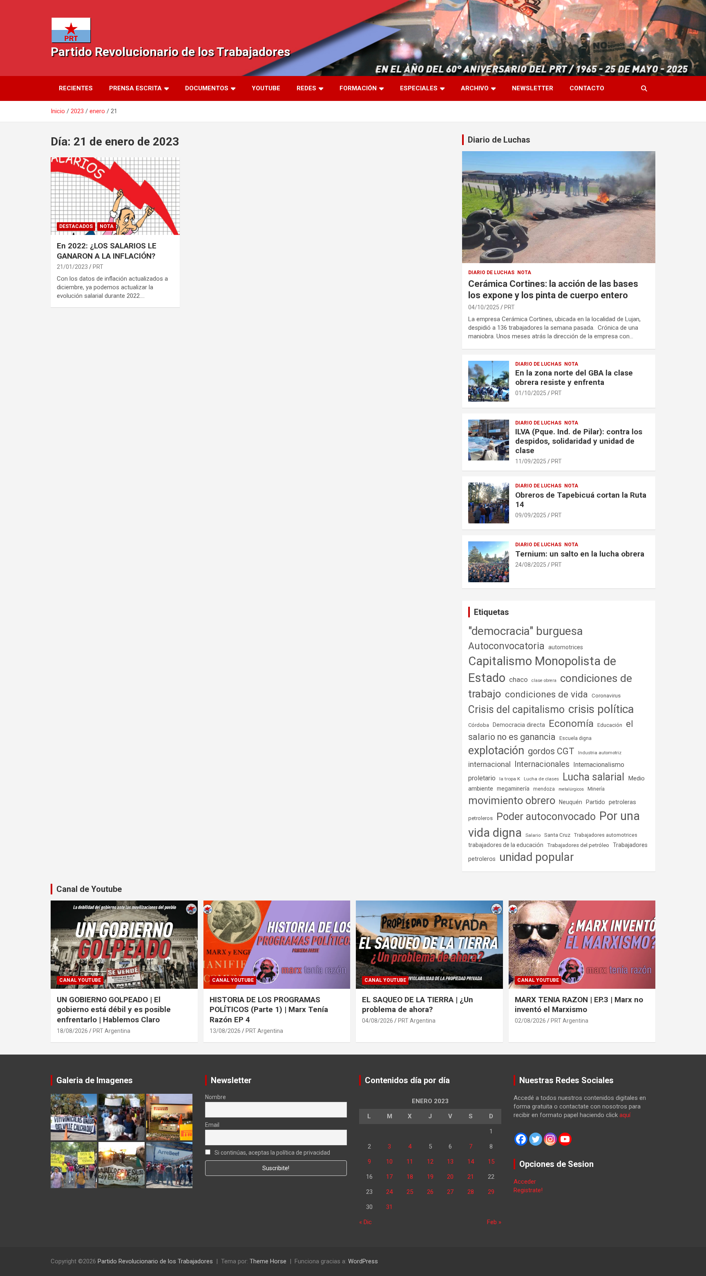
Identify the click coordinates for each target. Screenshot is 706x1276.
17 (389, 1176)
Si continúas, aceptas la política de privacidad (271, 1152)
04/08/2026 (377, 1020)
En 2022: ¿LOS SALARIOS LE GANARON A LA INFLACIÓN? (106, 251)
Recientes (76, 88)
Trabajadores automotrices (605, 835)
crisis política (601, 709)
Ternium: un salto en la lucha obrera (579, 554)
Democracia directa (519, 725)
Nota (107, 226)
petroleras (622, 802)
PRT (98, 267)
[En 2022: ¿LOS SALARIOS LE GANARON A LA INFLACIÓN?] (115, 196)
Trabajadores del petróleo (578, 845)
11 (410, 1161)
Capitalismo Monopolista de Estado (542, 669)
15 (491, 1161)
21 (470, 1176)
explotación (496, 750)
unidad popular (536, 857)
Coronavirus (606, 695)
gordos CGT (551, 751)
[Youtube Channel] (565, 1139)
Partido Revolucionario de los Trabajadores (170, 52)
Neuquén (570, 802)
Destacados (76, 226)
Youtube (266, 88)
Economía (571, 723)
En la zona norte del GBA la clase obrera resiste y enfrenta (574, 377)
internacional (489, 764)
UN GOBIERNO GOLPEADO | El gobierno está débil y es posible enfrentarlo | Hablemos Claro (114, 1009)
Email (212, 1125)
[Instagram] (550, 1139)
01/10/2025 (530, 393)
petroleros (480, 818)
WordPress (363, 1261)
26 (430, 1192)
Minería (596, 789)
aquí (624, 1115)
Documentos (206, 88)
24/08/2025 (530, 564)
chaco (518, 679)
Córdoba (478, 725)
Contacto (587, 88)
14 (470, 1161)
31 (389, 1207)
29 (491, 1192)
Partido (595, 802)
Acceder (525, 1181)
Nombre (215, 1097)
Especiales (419, 88)
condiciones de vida (546, 694)
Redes (306, 88)
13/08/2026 (225, 1031)
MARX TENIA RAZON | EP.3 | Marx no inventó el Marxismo (579, 1005)
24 (389, 1192)
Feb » (494, 1222)
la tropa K (509, 779)
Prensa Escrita (135, 88)
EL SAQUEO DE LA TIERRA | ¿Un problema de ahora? (417, 1005)
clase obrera (544, 680)
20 (450, 1176)
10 (389, 1161)
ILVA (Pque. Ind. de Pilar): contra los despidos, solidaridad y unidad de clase (578, 441)
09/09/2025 (530, 515)
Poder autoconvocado (546, 816)
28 (470, 1192)
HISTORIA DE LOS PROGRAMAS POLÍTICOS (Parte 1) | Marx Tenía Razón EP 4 (269, 1009)
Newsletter (532, 88)
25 (410, 1192)
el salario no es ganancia (550, 730)
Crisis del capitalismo (516, 709)
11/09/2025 (530, 461)
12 (430, 1161)
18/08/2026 (72, 1031)
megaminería (513, 788)
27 (450, 1192)
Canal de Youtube (89, 889)
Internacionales (542, 764)
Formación (358, 88)
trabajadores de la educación (505, 845)
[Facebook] (520, 1139)
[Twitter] (535, 1139)
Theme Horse (268, 1261)
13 (450, 1161)
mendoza (544, 789)
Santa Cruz (557, 835)
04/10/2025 (483, 307)
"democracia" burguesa (525, 631)
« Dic (365, 1222)
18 (410, 1176)
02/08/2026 (530, 1020)
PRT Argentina (111, 1031)
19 (430, 1176)
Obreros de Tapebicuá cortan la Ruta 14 (580, 499)
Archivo (475, 88)
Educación (609, 725)
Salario (533, 835)
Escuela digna (575, 738)
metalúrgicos (571, 789)
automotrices (565, 647)
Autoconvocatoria (506, 646)
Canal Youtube (80, 980)
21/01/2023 (72, 267)
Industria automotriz (599, 752)
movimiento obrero (511, 800)
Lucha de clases (541, 779)
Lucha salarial (593, 777)
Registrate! (528, 1190)
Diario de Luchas (499, 140)
